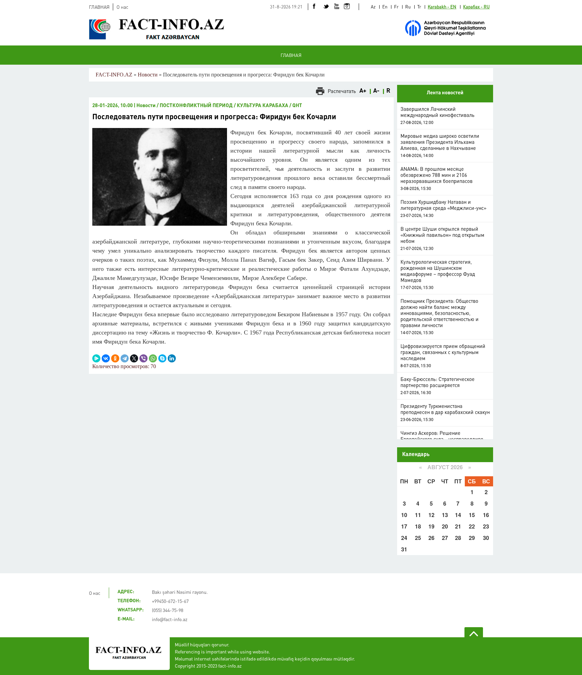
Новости (148, 74)
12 (431, 515)
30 (486, 538)
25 (418, 538)
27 (445, 538)
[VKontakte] (106, 358)
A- (376, 91)
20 (445, 526)
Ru (408, 6)
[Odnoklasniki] (115, 358)
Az (373, 6)
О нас (122, 7)
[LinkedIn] (172, 358)
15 (472, 515)
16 (486, 515)
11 (418, 515)
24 (404, 538)
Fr (396, 6)
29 (472, 538)
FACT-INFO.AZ (114, 74)
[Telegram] (125, 358)
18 (418, 526)
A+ (362, 91)
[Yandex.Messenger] (96, 358)
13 (445, 515)
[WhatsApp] (153, 358)
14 (458, 515)
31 (404, 549)
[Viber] (143, 358)
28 (458, 538)
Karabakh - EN (442, 6)
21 (458, 526)
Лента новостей (445, 93)
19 (431, 526)
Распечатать (342, 91)
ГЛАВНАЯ (99, 7)
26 (431, 538)
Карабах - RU (476, 6)
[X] (134, 358)
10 (404, 515)
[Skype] (162, 358)
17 (404, 526)
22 (472, 526)
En (384, 6)
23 (486, 526)
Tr (419, 6)
